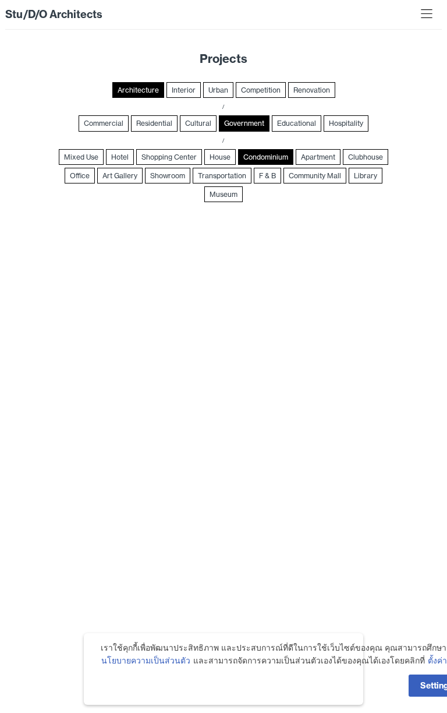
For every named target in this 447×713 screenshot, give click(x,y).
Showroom (167, 175)
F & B (267, 175)
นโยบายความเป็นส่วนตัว (145, 660)
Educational (296, 123)
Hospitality (346, 123)
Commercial (103, 123)
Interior (184, 90)
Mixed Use (81, 157)
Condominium (265, 157)
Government (244, 123)
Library (365, 175)
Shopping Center (169, 157)
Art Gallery (119, 175)
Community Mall (315, 175)
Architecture (138, 90)
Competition (261, 90)
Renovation (311, 90)
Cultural (198, 123)
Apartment (318, 157)
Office (80, 175)
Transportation (222, 175)
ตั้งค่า (437, 660)
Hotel (120, 157)
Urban (218, 90)
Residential (154, 123)
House (220, 157)
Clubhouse (365, 157)
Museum (223, 194)
